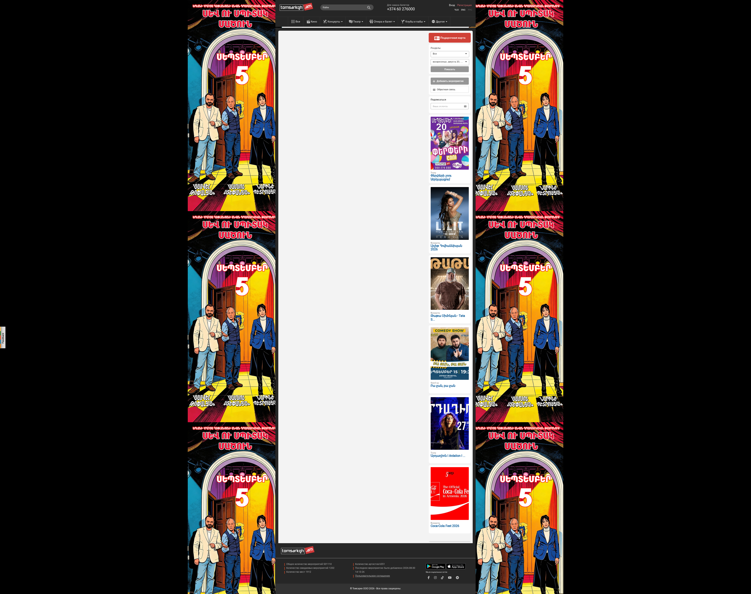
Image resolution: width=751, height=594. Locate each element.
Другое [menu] (440, 21)
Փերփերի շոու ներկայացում (441, 177)
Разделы (436, 48)
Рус (470, 10)
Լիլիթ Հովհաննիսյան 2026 (446, 247)
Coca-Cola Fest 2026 (445, 526)
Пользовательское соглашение (372, 575)
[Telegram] (457, 578)
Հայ (456, 10)
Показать (449, 69)
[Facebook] (429, 578)
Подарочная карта (452, 37)
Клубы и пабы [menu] (414, 21)
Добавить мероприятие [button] (450, 81)
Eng (463, 10)
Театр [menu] (357, 21)
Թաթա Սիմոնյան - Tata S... (448, 317)
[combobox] (450, 54)
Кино (314, 21)
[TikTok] (442, 578)
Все (298, 21)
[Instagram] (435, 578)
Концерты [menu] (334, 21)
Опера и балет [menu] (383, 21)
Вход (452, 5)
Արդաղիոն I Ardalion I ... (448, 456)
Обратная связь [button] (445, 89)
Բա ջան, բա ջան (443, 386)
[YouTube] (450, 578)
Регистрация (464, 5)
